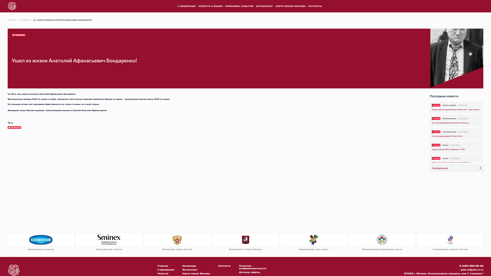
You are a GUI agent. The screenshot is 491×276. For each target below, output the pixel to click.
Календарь (189, 265)
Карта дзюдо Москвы (291, 6)
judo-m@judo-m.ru (472, 269)
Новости (26, 20)
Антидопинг (264, 6)
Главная (12, 20)
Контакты (315, 6)
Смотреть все (440, 168)
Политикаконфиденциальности (252, 267)
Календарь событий (239, 6)
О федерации (187, 6)
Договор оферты (249, 272)
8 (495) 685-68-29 (471, 266)
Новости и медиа (210, 6)
